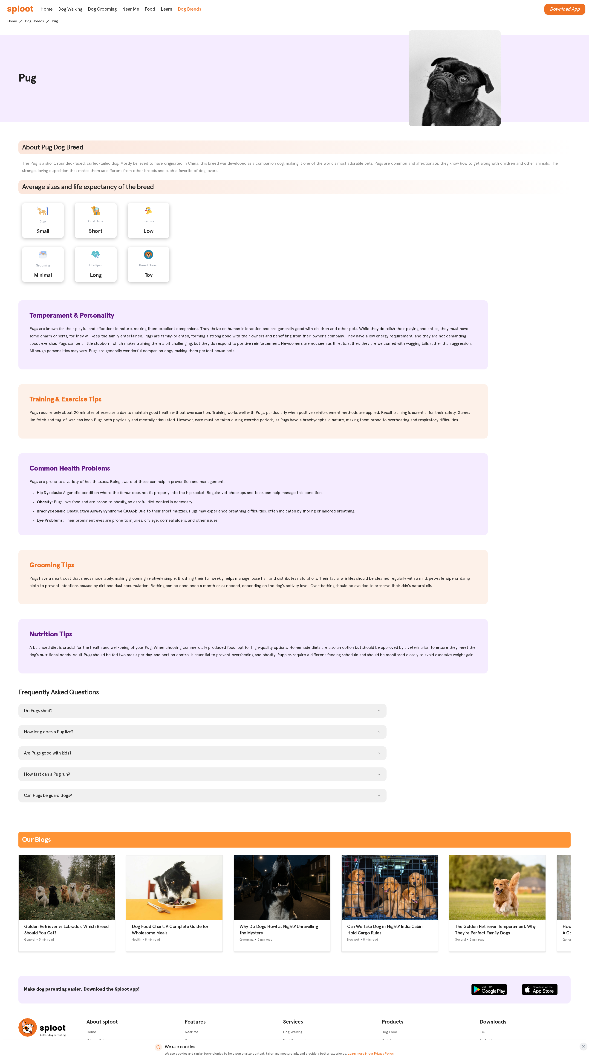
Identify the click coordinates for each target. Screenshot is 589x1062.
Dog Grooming (102, 9)
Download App (565, 9)
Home (46, 9)
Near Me (130, 9)
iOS (482, 1032)
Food (150, 9)
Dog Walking (70, 9)
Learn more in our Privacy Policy (370, 1053)
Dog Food (389, 1032)
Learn (166, 9)
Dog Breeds (189, 9)
